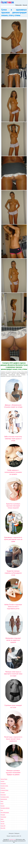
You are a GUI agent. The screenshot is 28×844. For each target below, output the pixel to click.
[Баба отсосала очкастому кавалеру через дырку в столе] (14, 433)
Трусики (2, 821)
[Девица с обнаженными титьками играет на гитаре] (14, 402)
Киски (2, 803)
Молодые (3, 814)
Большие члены (4, 785)
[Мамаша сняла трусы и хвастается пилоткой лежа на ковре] (14, 668)
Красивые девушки (5, 808)
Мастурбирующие (5, 812)
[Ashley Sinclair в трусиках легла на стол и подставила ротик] (14, 601)
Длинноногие (4, 799)
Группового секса (5, 797)
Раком (2, 819)
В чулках (3, 792)
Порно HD (3, 825)
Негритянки (3, 817)
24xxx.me (25, 5)
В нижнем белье (4, 790)
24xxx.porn (11, 833)
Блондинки (3, 783)
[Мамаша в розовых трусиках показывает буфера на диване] (14, 767)
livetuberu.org (12, 839)
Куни (2, 810)
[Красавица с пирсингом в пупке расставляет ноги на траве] (14, 534)
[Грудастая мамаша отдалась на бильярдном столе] (14, 567)
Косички (2, 805)
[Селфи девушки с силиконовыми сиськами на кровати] (14, 467)
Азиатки (2, 781)
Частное (2, 823)
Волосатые (3, 794)
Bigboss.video (18, 5)
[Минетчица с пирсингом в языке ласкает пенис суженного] (14, 733)
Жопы (2, 801)
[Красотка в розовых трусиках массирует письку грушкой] (14, 500)
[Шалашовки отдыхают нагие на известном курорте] (14, 635)
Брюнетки (3, 788)
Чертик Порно (4, 779)
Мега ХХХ (3, 828)
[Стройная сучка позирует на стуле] (14, 702)
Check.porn (17, 833)
